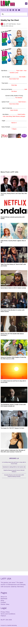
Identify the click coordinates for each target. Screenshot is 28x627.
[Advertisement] (14, 154)
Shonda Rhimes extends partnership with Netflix (13, 217)
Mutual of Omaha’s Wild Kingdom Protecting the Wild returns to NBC (13, 358)
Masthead (4, 598)
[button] (26, 3)
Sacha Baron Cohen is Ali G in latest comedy (13, 288)
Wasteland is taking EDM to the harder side (14, 467)
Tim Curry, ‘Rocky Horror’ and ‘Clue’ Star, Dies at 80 (14, 194)
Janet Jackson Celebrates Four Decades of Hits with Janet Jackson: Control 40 (13, 451)
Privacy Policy (5, 612)
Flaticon (3, 616)
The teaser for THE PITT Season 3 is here (12, 428)
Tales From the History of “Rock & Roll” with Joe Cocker (13, 265)
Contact (3, 602)
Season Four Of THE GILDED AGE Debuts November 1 (12, 334)
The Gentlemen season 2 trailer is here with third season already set (13, 405)
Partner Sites (5, 604)
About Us (4, 596)
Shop (2, 600)
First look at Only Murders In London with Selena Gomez (12, 310)
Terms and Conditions (8, 614)
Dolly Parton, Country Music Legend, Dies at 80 (13, 241)
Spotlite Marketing (12, 625)
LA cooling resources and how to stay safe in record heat (13, 381)
